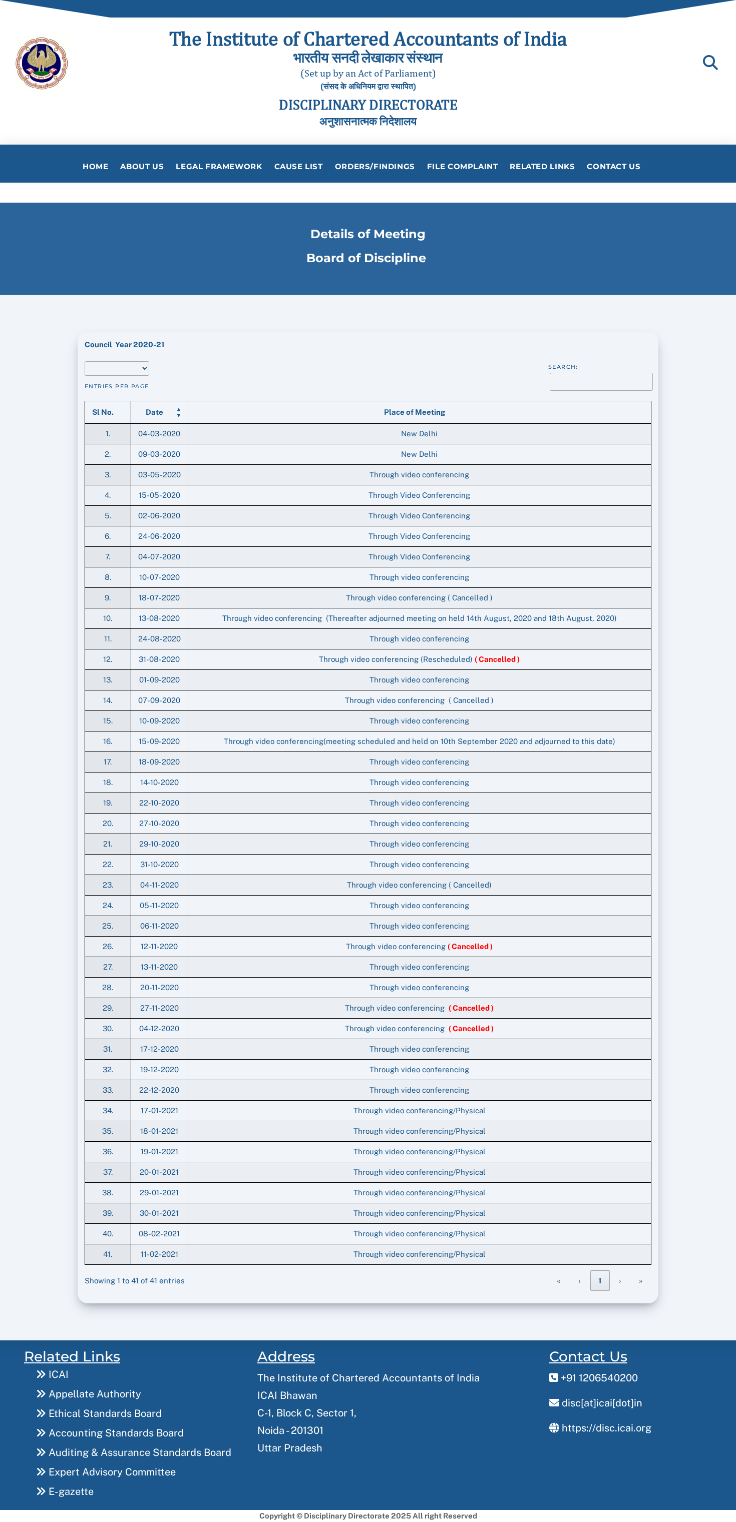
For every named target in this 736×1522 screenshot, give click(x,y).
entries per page (117, 386)
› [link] (620, 1280)
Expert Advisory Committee (111, 1472)
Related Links (542, 166)
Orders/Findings (375, 166)
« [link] (559, 1280)
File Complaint (462, 166)
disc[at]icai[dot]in (600, 1403)
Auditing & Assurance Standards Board (138, 1452)
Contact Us (613, 166)
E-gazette (70, 1491)
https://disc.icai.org (605, 1428)
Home (95, 166)
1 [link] (600, 1280)
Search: (563, 366)
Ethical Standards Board (104, 1413)
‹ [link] (579, 1280)
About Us (142, 166)
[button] (154, 412)
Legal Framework (219, 166)
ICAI (57, 1374)
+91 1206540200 (598, 1378)
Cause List (298, 166)
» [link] (641, 1280)
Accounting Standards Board (115, 1433)
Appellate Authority (93, 1394)
